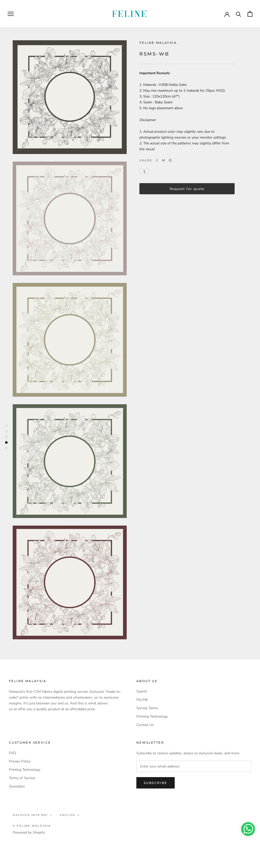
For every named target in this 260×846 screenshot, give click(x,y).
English (67, 815)
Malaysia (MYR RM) (30, 815)
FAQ (12, 753)
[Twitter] (163, 160)
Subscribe (155, 783)
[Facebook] (156, 160)
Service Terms (147, 708)
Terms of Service (22, 778)
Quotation (17, 786)
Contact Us (145, 724)
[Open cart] (250, 14)
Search (141, 691)
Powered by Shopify (29, 832)
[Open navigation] (11, 14)
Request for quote (187, 188)
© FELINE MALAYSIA (32, 826)
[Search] (238, 13)
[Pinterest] (170, 160)
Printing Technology (152, 716)
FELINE (142, 699)
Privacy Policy (19, 761)
